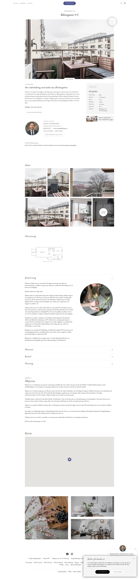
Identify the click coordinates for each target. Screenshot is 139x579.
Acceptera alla (102, 572)
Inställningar (117, 572)
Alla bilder (69, 79)
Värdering (23, 3)
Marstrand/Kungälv (76, 565)
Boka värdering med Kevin (53, 135)
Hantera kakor (77, 572)
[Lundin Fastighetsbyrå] (69, 3)
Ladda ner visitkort (59, 131)
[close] (134, 559)
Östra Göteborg (69, 563)
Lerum (67, 565)
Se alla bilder (103, 212)
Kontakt (30, 3)
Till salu (15, 3)
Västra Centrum (38, 563)
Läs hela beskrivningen (34, 112)
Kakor (70, 572)
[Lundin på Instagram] (72, 554)
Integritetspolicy (62, 572)
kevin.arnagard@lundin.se (60, 129)
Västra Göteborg (58, 563)
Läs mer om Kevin (48, 131)
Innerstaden (29, 563)
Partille (61, 565)
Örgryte (77, 563)
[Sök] (121, 3)
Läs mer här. (73, 145)
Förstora (47, 253)
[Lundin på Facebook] (67, 554)
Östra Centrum (48, 563)
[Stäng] (136, 549)
